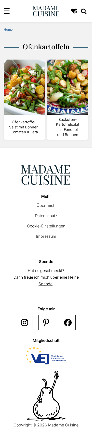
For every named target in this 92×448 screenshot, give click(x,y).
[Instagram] (24, 322)
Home (8, 29)
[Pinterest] (46, 322)
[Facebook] (68, 322)
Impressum (46, 236)
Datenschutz (46, 215)
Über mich (46, 205)
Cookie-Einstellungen (46, 226)
